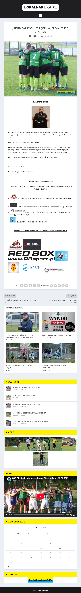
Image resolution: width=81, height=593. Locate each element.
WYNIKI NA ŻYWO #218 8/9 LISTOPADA (56, 335)
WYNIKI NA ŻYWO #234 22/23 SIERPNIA (26, 404)
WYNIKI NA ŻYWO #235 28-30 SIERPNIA (26, 387)
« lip (7, 566)
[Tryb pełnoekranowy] (74, 515)
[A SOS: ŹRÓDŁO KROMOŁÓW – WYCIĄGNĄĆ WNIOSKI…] (8, 423)
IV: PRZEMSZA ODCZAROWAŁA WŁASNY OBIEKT (29, 413)
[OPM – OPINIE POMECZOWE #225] (8, 397)
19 (31, 553)
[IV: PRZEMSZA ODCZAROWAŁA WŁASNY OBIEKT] (8, 414)
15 (60, 548)
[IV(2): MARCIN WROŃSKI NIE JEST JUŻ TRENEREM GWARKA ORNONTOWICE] (22, 322)
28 (50, 558)
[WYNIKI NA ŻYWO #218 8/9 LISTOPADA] (58, 322)
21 (50, 553)
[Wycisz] (71, 515)
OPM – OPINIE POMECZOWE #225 (24, 396)
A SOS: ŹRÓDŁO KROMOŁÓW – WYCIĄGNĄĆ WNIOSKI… (31, 422)
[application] (40, 496)
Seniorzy (40, 36)
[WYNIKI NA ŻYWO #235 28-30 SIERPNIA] (8, 388)
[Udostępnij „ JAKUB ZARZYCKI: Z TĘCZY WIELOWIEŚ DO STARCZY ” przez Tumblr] (30, 286)
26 (31, 558)
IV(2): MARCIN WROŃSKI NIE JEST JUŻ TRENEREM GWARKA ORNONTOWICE (20, 336)
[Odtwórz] (7, 515)
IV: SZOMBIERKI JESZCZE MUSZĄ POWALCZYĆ (54, 367)
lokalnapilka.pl (43, 590)
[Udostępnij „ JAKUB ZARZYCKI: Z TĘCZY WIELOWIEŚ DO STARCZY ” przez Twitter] (26, 286)
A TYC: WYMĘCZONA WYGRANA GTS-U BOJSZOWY (20, 367)
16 (69, 548)
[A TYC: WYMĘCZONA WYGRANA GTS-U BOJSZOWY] (22, 353)
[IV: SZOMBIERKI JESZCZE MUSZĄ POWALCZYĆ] (58, 353)
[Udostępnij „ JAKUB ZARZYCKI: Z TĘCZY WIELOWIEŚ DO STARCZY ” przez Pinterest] (34, 286)
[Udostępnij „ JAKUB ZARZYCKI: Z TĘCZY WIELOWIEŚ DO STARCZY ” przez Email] (38, 286)
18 (21, 553)
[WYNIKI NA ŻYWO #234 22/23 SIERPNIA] (8, 405)
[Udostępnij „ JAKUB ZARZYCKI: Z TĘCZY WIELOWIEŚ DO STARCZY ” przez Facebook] (22, 286)
